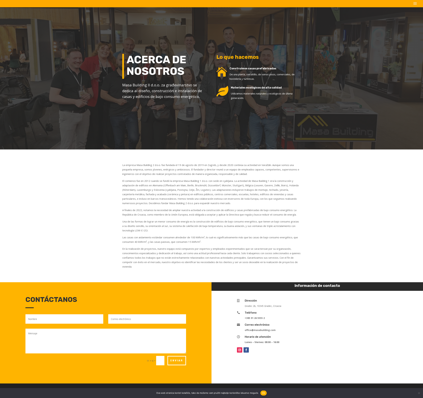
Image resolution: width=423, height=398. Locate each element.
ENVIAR (176, 360)
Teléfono (251, 312)
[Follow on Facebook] (246, 350)
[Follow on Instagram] (239, 350)
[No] (419, 393)
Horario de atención (258, 336)
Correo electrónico (257, 324)
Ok (263, 393)
